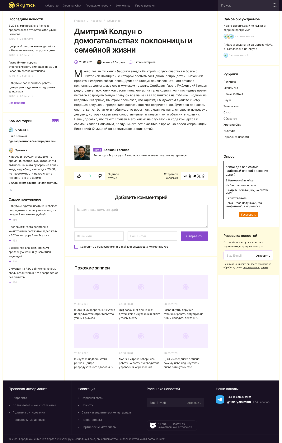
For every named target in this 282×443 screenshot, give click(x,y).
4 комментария (244, 36)
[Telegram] (194, 176)
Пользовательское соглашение (34, 405)
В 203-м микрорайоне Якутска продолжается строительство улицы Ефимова (94, 313)
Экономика (123, 5)
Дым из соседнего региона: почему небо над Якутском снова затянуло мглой (182, 363)
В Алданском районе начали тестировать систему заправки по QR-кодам (34, 182)
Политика (229, 81)
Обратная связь (92, 398)
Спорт (227, 112)
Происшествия (145, 5)
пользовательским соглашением (143, 439)
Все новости (17, 102)
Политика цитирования (28, 412)
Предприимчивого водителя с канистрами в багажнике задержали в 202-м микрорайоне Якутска (33, 231)
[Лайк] (79, 176)
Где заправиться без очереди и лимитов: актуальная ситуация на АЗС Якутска (34, 141)
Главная (79, 20)
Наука (227, 100)
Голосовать (248, 214)
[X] (199, 176)
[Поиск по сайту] (274, 5)
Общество (52, 5)
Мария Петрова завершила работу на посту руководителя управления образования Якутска (139, 363)
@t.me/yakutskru (239, 402)
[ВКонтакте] (185, 176)
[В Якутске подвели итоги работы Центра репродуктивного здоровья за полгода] (96, 336)
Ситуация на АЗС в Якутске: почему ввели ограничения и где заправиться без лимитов (33, 273)
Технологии (230, 106)
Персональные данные (28, 420)
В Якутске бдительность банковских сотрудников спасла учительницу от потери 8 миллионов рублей (33, 210)
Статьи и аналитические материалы (107, 412)
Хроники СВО (72, 5)
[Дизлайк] (100, 176)
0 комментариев (145, 62)
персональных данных (255, 267)
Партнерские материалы (99, 427)
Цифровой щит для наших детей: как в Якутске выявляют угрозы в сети (139, 313)
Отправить (263, 255)
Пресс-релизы (92, 420)
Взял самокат (18, 136)
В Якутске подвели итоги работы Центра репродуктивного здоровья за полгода (94, 363)
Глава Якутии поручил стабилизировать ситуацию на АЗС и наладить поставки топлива (183, 314)
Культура (229, 130)
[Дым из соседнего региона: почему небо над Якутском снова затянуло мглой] (186, 336)
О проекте (19, 398)
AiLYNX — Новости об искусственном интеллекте (175, 425)
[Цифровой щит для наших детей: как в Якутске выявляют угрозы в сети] (141, 287)
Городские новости (98, 5)
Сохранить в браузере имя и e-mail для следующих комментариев (124, 246)
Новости (96, 20)
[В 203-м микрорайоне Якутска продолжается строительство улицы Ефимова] (96, 287)
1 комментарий (238, 55)
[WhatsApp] (203, 176)
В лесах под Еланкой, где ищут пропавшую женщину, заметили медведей (30, 252)
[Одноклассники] (189, 176)
